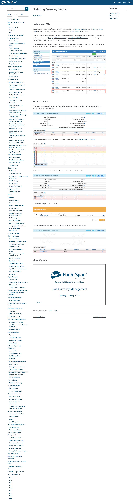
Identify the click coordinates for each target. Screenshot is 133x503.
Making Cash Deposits (15, 340)
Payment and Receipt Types (17, 58)
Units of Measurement (15, 61)
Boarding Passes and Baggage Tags (17, 304)
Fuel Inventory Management (16, 424)
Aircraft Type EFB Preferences (78, 38)
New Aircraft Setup (14, 396)
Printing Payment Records (16, 205)
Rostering (12, 358)
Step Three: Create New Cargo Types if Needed (18, 115)
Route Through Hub (14, 218)
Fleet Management (14, 386)
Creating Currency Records (17, 367)
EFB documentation (75, 31)
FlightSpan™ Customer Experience (15, 458)
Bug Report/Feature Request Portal (17, 463)
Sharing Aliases (13, 183)
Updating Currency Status (17, 372)
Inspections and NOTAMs (16, 414)
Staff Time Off (13, 97)
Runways (11, 419)
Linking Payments (14, 208)
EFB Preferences (13, 79)
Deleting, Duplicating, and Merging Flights (16, 254)
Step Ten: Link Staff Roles (16, 143)
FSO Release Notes (14, 475)
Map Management (13, 453)
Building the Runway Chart (16, 445)
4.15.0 (10, 482)
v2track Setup (12, 168)
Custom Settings (14, 41)
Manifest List (13, 279)
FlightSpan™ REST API (15, 100)
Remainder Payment (15, 329)
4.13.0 (10, 488)
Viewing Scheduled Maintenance (14, 403)
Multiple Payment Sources (16, 223)
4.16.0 (10, 480)
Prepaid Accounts (14, 203)
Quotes (10, 194)
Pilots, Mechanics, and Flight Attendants (17, 86)
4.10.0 (10, 496)
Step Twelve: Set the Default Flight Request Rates (17, 151)
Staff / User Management (16, 82)
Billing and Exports (14, 69)
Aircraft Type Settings (15, 391)
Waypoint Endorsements (16, 374)
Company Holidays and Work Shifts (17, 44)
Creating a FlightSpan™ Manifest (18, 282)
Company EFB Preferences (57, 38)
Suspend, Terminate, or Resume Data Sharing (18, 177)
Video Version (37, 15)
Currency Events (14, 364)
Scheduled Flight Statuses (16, 472)
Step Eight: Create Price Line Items (17, 136)
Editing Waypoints (14, 416)
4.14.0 (10, 485)
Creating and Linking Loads (16, 266)
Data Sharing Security (15, 186)
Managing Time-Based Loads (17, 226)
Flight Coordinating (13, 236)
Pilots (55, 310)
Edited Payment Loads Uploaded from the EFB (18, 325)
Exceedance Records (15, 353)
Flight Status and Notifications (18, 269)
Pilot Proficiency (13, 380)
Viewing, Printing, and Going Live (18, 451)
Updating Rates (13, 76)
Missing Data (13, 351)
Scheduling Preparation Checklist (15, 468)
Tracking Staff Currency (16, 369)
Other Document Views (16, 313)
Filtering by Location (15, 191)
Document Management (15, 308)
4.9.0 (10, 498)
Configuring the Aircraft (16, 263)
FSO (50, 310)
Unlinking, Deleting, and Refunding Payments (15, 214)
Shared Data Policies (15, 173)
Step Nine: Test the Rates (16, 140)
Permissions (12, 311)
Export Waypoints (14, 422)
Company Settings (13, 38)
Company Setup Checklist (16, 35)
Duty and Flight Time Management (14, 347)
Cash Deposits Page (15, 337)
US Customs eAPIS (14, 316)
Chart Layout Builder (15, 437)
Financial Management (15, 67)
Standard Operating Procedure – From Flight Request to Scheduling (17, 293)
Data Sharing (12, 171)
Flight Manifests (13, 277)
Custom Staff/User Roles (16, 95)
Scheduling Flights (14, 246)
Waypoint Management (15, 411)
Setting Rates (12, 103)
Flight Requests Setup (15, 154)
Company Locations (14, 189)
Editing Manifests (14, 285)
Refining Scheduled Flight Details (16, 250)
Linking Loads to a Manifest (17, 287)
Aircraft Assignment (15, 258)
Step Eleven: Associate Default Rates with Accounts (18, 146)
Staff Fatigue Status (15, 356)
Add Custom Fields (14, 157)
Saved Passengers (14, 300)
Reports (11, 335)
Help (10, 32)
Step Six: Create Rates (15, 128)
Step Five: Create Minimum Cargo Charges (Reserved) (17, 125)
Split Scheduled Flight (15, 271)
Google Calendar (13, 64)
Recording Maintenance (16, 399)
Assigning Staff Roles (15, 92)
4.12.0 (10, 490)
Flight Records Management (17, 319)
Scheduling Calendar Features (17, 241)
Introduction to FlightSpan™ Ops (16, 23)
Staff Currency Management (17, 361)
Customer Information (15, 298)
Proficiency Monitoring (15, 383)
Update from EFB (114, 13)
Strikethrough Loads (15, 220)
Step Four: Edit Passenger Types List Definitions (16, 120)
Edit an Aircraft (13, 388)
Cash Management (13, 332)
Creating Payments (14, 200)
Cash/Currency (13, 56)
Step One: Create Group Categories (16, 106)
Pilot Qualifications (14, 377)
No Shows (12, 274)
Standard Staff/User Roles (17, 89)
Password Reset (14, 165)
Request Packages (14, 239)
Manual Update (114, 16)
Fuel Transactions (14, 427)
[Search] (26, 9)
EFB (9, 14)
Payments (11, 197)
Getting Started (13, 27)
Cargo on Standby (13, 233)
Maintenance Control (14, 394)
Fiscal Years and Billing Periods (18, 53)
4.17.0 (10, 477)
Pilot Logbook (12, 343)
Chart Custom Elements (16, 443)
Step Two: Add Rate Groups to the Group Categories (18, 111)
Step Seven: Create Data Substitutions (16, 132)
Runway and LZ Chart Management (14, 434)
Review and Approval (15, 448)
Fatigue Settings (14, 48)
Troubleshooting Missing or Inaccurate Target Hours (17, 407)
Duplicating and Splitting (16, 210)
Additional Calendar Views (16, 244)
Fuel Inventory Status (15, 430)
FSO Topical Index (13, 19)
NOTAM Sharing (13, 181)
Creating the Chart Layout (16, 440)
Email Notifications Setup (16, 160)
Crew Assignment (14, 261)
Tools (21, 14)
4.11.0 (10, 493)
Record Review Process (16, 322)
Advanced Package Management (14, 229)
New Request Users (14, 162)
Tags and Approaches (15, 50)
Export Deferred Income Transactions (16, 73)
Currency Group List (81, 29)
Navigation (12, 30)
